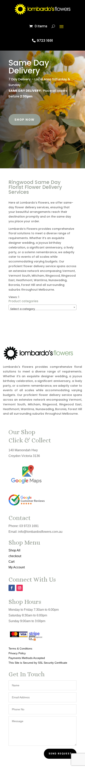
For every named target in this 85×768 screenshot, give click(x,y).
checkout (14, 556)
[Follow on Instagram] (19, 588)
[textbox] (42, 309)
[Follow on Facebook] (11, 588)
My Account (16, 567)
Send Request (60, 753)
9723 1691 (45, 40)
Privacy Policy (17, 653)
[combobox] (42, 307)
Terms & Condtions (20, 648)
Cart (11, 561)
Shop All (14, 550)
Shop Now (24, 120)
